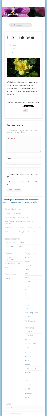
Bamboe (28, 257)
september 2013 (30, 368)
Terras (27, 290)
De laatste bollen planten (13, 213)
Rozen (27, 277)
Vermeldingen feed (31, 313)
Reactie (12, 138)
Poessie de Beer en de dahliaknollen (17, 217)
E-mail (12, 164)
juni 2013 (28, 381)
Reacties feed (29, 317)
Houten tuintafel (18, 242)
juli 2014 (27, 348)
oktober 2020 (29, 331)
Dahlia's (27, 269)
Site (9, 169)
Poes (26, 273)
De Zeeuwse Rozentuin (13, 263)
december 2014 (30, 344)
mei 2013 (28, 385)
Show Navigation (37, 20)
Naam (12, 158)
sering (27, 286)
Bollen (27, 261)
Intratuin (7, 278)
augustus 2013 (29, 372)
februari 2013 (29, 397)
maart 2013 (28, 393)
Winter (27, 298)
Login (27, 309)
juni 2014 (28, 352)
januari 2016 (29, 336)
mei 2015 (28, 340)
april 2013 (28, 389)
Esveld (7, 268)
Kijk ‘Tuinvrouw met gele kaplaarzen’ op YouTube (21, 232)
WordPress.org (30, 321)
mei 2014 (28, 356)
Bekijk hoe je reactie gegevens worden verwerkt (20, 202)
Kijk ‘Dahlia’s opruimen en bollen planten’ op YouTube (23, 228)
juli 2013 (27, 377)
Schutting (28, 282)
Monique (13, 45)
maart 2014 (28, 364)
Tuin (11, 52)
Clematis (28, 265)
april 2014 (28, 360)
